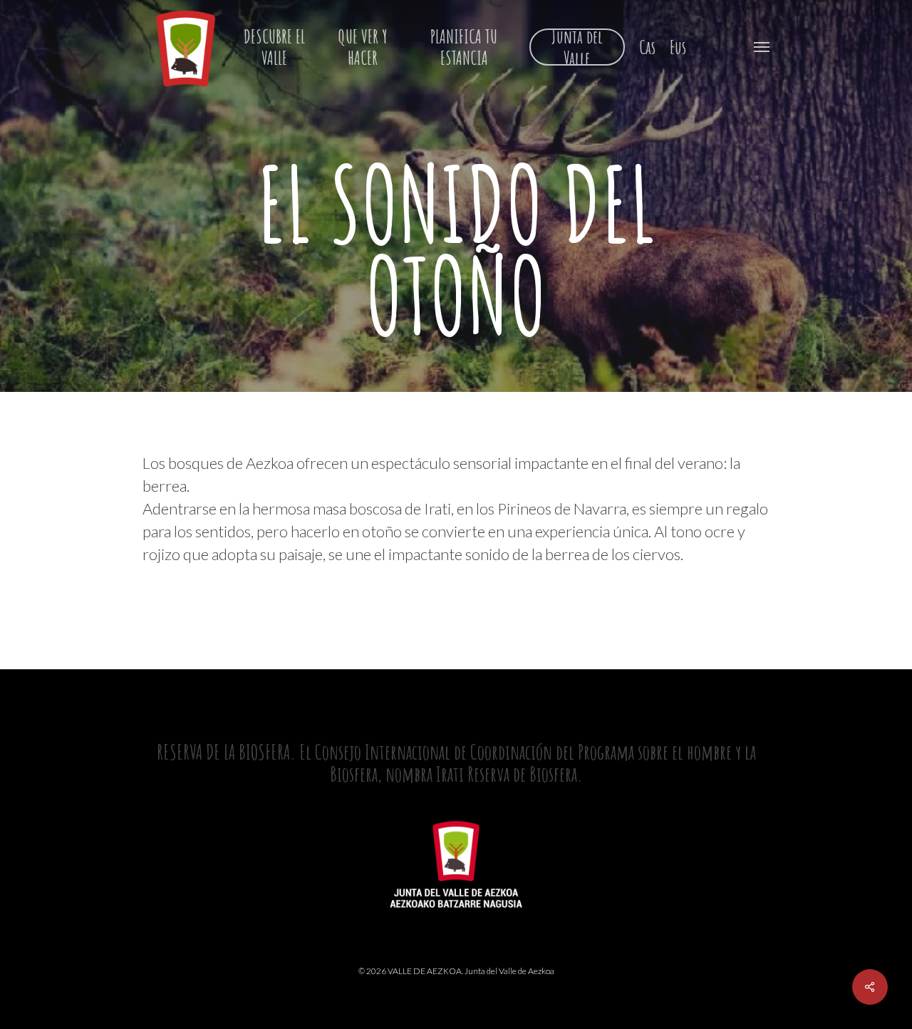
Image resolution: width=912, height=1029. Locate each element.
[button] (762, 46)
